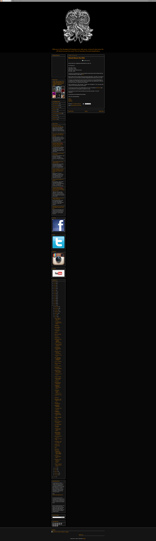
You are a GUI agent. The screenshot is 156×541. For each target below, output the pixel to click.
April (56, 469)
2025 (55, 283)
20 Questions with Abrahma (58, 409)
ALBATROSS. (57, 337)
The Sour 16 (55, 119)
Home (86, 111)
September (57, 311)
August (56, 313)
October (56, 310)
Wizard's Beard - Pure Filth (58, 328)
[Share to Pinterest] (90, 103)
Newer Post (70, 111)
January (56, 474)
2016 (55, 298)
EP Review (54, 111)
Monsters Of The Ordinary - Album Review (58, 352)
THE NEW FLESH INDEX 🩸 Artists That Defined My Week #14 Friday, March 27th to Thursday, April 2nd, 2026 (58, 189)
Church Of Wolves (58, 361)
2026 (55, 281)
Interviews (54, 115)
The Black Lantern (58, 365)
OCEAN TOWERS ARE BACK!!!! (58, 379)
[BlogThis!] (86, 103)
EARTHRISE (57, 325)
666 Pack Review (56, 103)
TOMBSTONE (57, 445)
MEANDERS (57, 449)
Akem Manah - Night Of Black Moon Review (58, 371)
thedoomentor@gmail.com (58, 494)
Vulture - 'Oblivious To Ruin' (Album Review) (58, 465)
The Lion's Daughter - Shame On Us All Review (58, 345)
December (57, 306)
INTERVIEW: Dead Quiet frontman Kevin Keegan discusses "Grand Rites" (58, 207)
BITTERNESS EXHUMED (57, 406)
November (57, 308)
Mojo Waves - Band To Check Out (58, 442)
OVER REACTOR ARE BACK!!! (58, 383)
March (56, 471)
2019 (55, 293)
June (56, 316)
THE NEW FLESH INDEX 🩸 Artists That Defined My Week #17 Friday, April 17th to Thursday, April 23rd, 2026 (58, 145)
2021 (55, 290)
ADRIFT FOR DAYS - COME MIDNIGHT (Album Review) (58, 341)
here (83, 74)
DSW (55, 447)
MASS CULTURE (58, 334)
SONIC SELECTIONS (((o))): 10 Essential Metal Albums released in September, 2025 (58, 83)
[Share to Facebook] (89, 103)
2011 (55, 476)
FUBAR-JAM (57, 444)
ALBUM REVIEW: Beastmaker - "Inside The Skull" (58, 162)
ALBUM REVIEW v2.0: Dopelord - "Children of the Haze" (58, 199)
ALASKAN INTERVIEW (57, 411)
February (57, 473)
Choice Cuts (55, 109)
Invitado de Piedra (58, 376)
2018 (55, 295)
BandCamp (99, 87)
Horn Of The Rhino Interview (58, 437)
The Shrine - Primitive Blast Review (58, 456)
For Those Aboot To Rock (57, 113)
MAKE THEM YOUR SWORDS (58, 368)
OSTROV (56, 332)
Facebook (70, 99)
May (56, 468)
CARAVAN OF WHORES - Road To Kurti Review (58, 387)
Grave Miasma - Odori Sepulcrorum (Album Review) (58, 126)
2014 (55, 301)
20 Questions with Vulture (58, 374)
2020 (55, 291)
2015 (55, 300)
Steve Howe (79, 105)
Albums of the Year (56, 107)
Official (69, 98)
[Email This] (85, 103)
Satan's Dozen (55, 117)
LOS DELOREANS (58, 424)
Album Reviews (74, 105)
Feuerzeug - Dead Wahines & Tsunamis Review (58, 461)
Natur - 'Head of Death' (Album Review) (58, 319)
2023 (55, 286)
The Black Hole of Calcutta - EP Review (58, 429)
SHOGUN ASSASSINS (57, 403)
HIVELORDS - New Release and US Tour (58, 400)
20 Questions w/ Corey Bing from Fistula (58, 322)
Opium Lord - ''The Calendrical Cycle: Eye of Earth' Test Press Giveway (58, 134)
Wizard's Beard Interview (57, 330)
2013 (55, 303)
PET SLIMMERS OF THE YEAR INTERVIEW (58, 358)
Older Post (101, 111)
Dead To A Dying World (58, 364)
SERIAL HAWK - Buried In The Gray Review (58, 433)
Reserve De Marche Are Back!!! (58, 422)
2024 (55, 285)
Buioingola (56, 397)
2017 (55, 296)
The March (57, 335)
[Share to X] (87, 103)
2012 (55, 305)
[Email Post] (83, 103)
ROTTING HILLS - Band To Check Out (58, 414)
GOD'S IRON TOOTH (57, 427)
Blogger (84, 538)
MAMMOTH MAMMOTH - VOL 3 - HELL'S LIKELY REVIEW (58, 452)
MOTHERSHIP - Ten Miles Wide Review (58, 348)
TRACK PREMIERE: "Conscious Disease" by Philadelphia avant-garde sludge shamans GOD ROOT (58, 171)
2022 (55, 288)
